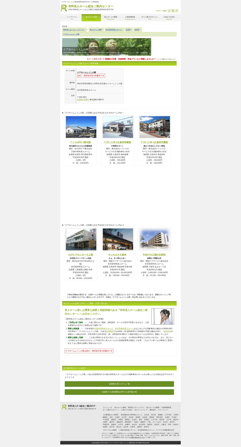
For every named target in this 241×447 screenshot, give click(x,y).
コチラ (173, 59)
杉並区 (144, 417)
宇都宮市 (106, 424)
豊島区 (113, 420)
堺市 (169, 424)
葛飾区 (105, 417)
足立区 (146, 415)
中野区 (120, 420)
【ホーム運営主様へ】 (121, 59)
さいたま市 (157, 422)
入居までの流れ (126, 410)
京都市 (105, 427)
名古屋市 (142, 424)
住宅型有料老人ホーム (124, 328)
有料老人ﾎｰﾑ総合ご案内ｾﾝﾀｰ (82, 407)
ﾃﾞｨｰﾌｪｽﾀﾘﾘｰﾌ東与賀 (80, 142)
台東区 (167, 417)
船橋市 (142, 422)
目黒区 (146, 420)
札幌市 (127, 424)
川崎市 (105, 422)
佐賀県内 (110, 331)
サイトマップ (163, 410)
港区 (140, 420)
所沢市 (172, 422)
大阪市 (163, 424)
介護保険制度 (166, 407)
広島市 (132, 427)
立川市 (168, 420)
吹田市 (175, 424)
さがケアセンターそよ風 (80, 254)
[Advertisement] (145, 85)
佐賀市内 (167, 331)
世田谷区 (159, 417)
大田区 (175, 415)
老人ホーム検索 (120, 407)
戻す (172, 10)
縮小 (169, 10)
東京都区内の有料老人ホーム (131, 415)
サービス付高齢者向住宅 (165, 430)
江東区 (117, 417)
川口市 (165, 422)
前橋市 (113, 424)
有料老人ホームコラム (136, 407)
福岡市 (139, 427)
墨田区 (151, 417)
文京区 (134, 420)
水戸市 (120, 424)
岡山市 (118, 427)
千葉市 (136, 422)
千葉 (149, 422)
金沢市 (125, 427)
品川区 (124, 417)
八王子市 (154, 420)
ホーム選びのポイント (111, 410)
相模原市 (119, 422)
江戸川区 (168, 415)
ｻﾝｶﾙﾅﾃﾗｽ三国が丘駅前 (154, 254)
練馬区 (127, 420)
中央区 (174, 417)
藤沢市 (112, 422)
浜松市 (156, 424)
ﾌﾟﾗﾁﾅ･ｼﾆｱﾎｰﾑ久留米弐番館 (154, 142)
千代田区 (106, 420)
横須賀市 (128, 422)
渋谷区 (131, 417)
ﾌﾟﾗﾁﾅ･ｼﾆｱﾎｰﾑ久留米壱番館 (117, 142)
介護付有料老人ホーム (103, 328)
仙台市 (134, 424)
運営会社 (152, 410)
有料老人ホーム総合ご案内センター (90, 7)
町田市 (162, 420)
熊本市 (146, 427)
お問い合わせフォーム (137, 437)
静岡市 (149, 424)
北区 (111, 417)
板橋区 (160, 415)
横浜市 (175, 420)
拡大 (176, 10)
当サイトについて (140, 410)
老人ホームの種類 (152, 407)
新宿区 (138, 417)
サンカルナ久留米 (117, 254)
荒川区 (153, 415)
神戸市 (112, 427)
